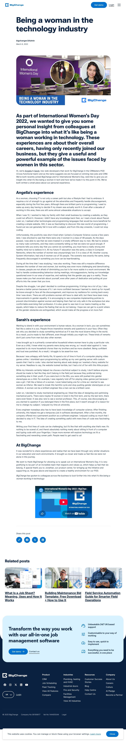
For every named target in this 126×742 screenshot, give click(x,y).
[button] (118, 5)
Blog (87, 686)
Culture (109, 687)
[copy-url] (19, 540)
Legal (64, 714)
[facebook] (27, 540)
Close (112, 734)
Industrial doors (70, 686)
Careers (109, 683)
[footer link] (14, 675)
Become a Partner (114, 695)
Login (18, 694)
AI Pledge (110, 691)
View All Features (50, 691)
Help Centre (90, 690)
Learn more (95, 734)
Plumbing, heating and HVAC (71, 680)
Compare (46, 695)
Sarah (36, 171)
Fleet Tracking (48, 687)
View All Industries (72, 701)
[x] (35, 540)
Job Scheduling (49, 683)
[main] (16, 5)
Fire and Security (71, 690)
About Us (110, 679)
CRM (44, 679)
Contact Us (90, 694)
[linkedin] (43, 540)
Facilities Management (69, 695)
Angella (28, 171)
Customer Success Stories (93, 680)
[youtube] (26, 684)
